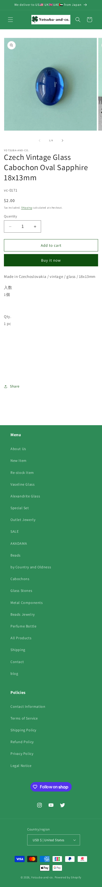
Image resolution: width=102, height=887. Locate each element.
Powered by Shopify (68, 877)
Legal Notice (20, 765)
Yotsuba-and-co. (42, 877)
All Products (20, 638)
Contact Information (27, 706)
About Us (18, 448)
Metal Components (26, 602)
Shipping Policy (23, 730)
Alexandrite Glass (25, 496)
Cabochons (19, 578)
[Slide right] (62, 140)
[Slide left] (39, 140)
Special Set (19, 508)
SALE (14, 531)
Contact (17, 661)
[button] (10, 19)
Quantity (10, 216)
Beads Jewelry (22, 614)
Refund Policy (22, 741)
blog (14, 673)
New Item (18, 460)
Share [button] (15, 386)
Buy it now (51, 260)
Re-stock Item (22, 472)
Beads (15, 555)
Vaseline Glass (22, 484)
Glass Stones (21, 590)
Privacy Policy (21, 753)
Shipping (26, 207)
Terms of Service (24, 718)
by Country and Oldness (30, 567)
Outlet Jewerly (22, 519)
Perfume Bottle (23, 626)
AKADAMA (18, 543)
